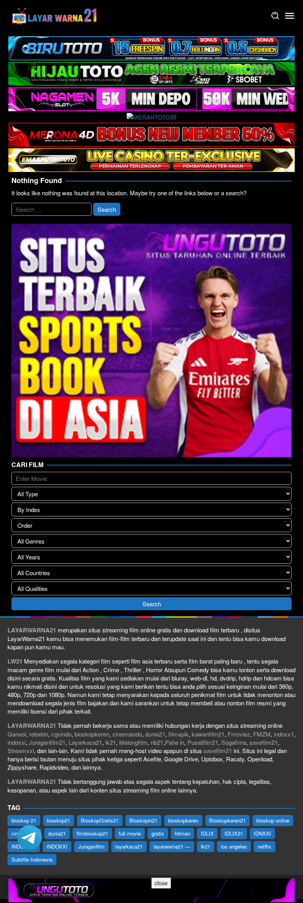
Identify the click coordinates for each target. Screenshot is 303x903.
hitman (182, 833)
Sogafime (233, 742)
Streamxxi (20, 750)
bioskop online (272, 820)
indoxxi (16, 742)
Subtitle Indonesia (31, 859)
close (161, 883)
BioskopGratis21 (100, 820)
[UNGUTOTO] (151, 889)
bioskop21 (58, 820)
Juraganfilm (91, 846)
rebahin (38, 734)
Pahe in (174, 742)
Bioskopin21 (143, 820)
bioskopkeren (92, 734)
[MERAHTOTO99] (151, 116)
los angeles (234, 846)
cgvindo (61, 734)
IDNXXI (262, 833)
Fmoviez (239, 734)
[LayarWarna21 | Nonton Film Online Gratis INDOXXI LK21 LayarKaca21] (54, 15)
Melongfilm (133, 742)
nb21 (157, 742)
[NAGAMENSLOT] (151, 98)
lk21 (110, 742)
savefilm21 (263, 742)
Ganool (16, 734)
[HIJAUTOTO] (151, 73)
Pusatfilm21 (202, 742)
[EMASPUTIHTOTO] (151, 159)
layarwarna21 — (171, 846)
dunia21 (155, 734)
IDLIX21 (233, 833)
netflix (264, 846)
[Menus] (290, 16)
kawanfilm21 (208, 734)
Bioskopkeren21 (227, 820)
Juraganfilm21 (47, 742)
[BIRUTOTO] (151, 47)
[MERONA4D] (151, 133)
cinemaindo (127, 734)
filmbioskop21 (92, 833)
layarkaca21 (129, 846)
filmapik (178, 734)
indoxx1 (284, 734)
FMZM (262, 734)
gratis (158, 833)
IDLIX (207, 833)
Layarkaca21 (85, 742)
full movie (130, 833)
